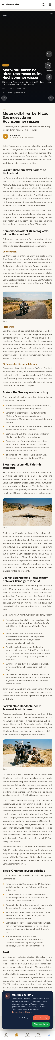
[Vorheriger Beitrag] (4, 98)
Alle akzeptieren (41, 1024)
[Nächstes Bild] (37, 42)
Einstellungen (24, 1018)
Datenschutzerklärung (22, 1012)
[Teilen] (49, 77)
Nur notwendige (41, 1018)
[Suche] (43, 4)
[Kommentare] (48, 65)
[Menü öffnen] (50, 4)
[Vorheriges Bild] (9, 42)
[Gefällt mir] (49, 54)
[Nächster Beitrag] (51, 98)
